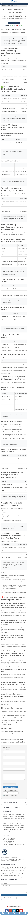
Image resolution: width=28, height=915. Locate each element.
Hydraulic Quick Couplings (19, 741)
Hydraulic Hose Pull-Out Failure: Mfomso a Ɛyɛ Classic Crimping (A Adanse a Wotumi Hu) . (14, 829)
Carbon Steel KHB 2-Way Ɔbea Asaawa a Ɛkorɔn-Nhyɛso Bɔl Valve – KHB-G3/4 (14, 821)
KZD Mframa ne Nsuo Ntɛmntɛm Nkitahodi (12, 823)
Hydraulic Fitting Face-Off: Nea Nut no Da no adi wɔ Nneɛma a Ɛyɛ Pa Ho (14, 831)
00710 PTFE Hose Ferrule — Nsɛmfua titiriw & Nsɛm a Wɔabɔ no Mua (14, 814)
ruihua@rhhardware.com (12, 842)
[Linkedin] (14, 910)
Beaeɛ (18, 20)
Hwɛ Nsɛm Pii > (4, 861)
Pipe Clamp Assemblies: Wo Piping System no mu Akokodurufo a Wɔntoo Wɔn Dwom (14, 827)
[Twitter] (17, 910)
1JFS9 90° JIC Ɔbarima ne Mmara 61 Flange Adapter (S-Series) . (14, 816)
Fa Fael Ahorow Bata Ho (9, 783)
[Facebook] (7, 910)
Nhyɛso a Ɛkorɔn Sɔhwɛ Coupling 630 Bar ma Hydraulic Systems (14, 825)
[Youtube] (21, 910)
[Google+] (10, 910)
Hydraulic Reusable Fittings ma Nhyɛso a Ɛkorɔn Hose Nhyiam (14, 820)
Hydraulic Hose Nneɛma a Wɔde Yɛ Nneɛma (10, 739)
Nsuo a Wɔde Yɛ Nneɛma (18, 738)
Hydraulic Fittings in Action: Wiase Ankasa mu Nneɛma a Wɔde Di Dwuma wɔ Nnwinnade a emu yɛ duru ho (14, 818)
